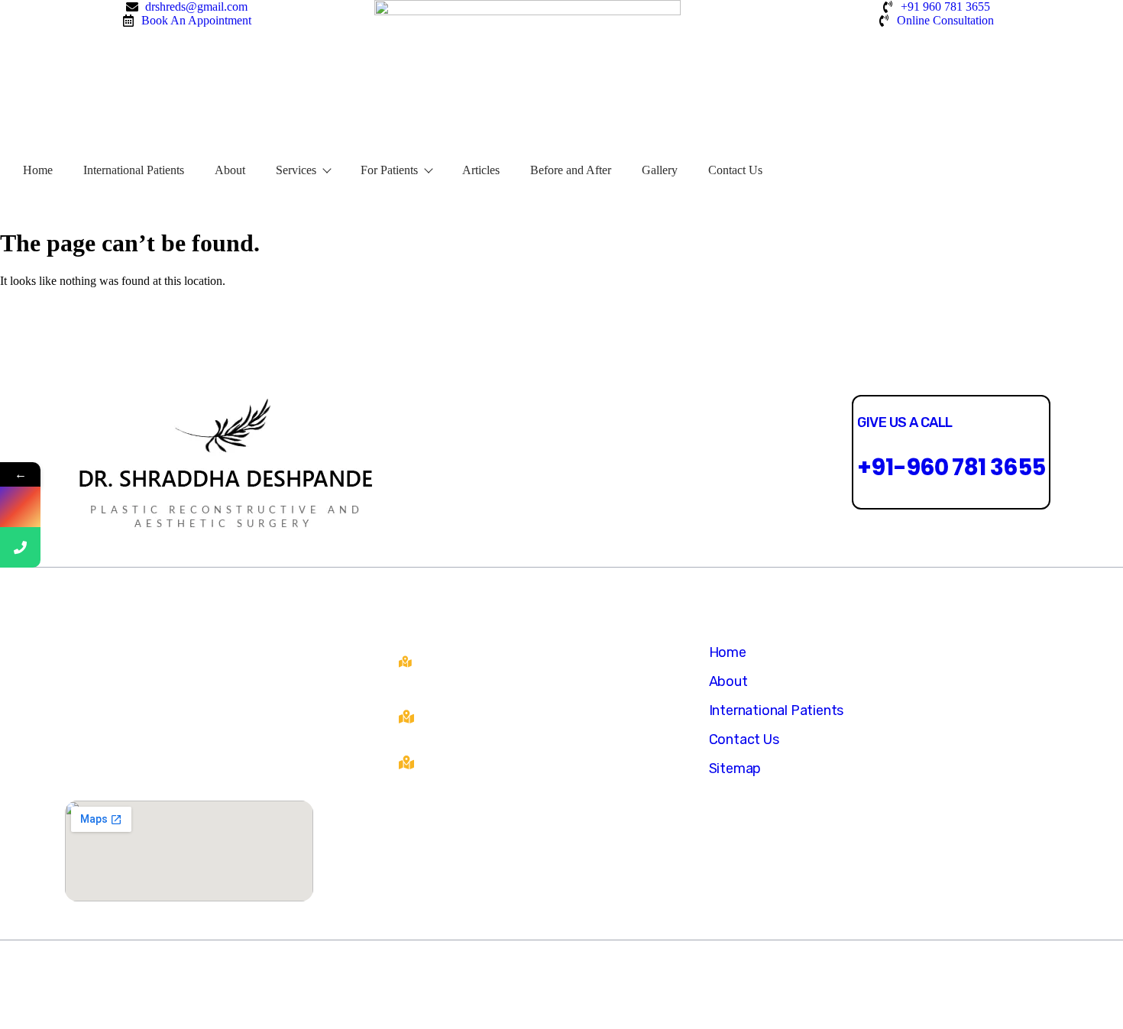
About (230, 169)
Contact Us (735, 169)
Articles (481, 169)
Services (296, 169)
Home (38, 169)
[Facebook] (516, 465)
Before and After (570, 169)
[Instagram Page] (20, 507)
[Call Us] (20, 547)
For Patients (389, 169)
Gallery (660, 169)
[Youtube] (561, 465)
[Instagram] (606, 465)
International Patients (133, 169)
